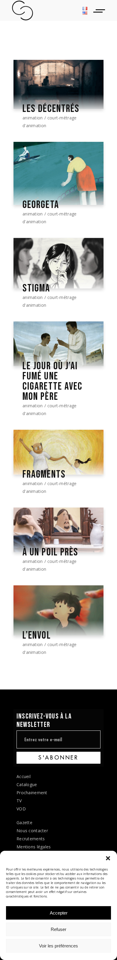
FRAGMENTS (44, 475)
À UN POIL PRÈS (50, 552)
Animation (32, 118)
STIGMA (36, 288)
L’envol (36, 636)
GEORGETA (40, 205)
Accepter (59, 912)
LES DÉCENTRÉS (51, 109)
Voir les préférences (58, 945)
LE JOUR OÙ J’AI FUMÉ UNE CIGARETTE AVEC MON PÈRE (52, 381)
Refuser (58, 929)
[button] (108, 858)
